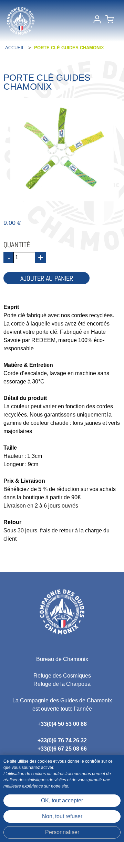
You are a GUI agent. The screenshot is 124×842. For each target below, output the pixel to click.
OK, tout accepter (62, 800)
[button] (109, 20)
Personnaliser (62, 832)
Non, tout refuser (62, 816)
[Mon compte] (97, 20)
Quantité (16, 244)
